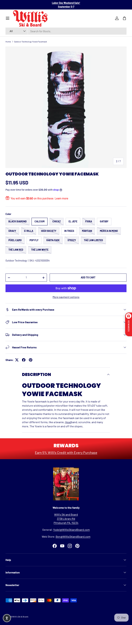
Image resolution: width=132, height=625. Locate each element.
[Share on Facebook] (23, 359)
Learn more (61, 198)
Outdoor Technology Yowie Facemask (30, 41)
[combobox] (66, 31)
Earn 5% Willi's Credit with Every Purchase (66, 452)
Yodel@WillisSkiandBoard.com (71, 529)
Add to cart (88, 277)
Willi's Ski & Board (20, 616)
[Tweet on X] (16, 359)
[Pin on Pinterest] (30, 359)
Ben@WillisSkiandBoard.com (73, 536)
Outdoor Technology (16, 260)
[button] (7, 618)
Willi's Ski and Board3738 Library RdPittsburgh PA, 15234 (66, 518)
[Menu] (7, 18)
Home (8, 41)
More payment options (66, 297)
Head (68, 422)
